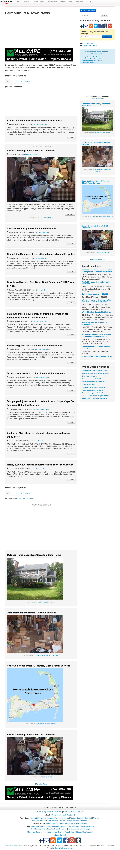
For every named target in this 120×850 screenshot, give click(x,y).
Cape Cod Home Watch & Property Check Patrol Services (38, 665)
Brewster (50, 818)
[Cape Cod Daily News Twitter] (87, 2)
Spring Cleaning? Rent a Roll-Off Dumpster (31, 150)
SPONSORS (80, 2)
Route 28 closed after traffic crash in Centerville (33, 120)
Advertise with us (88, 43)
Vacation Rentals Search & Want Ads (45, 826)
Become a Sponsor (35, 832)
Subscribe (107, 37)
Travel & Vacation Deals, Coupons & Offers (95, 373)
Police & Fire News (54, 811)
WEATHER (63, 2)
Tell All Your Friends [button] (89, 11)
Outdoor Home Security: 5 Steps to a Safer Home (34, 554)
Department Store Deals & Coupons (93, 387)
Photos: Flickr (70, 823)
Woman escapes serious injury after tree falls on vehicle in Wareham (96, 301)
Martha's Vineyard (59, 815)
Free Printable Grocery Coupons (92, 390)
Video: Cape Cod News (55, 823)
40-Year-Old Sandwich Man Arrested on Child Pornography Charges (96, 335)
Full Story (71, 137)
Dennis (73, 818)
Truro (70, 820)
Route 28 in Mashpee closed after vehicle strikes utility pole (40, 254)
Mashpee (35, 820)
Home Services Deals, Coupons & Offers (95, 370)
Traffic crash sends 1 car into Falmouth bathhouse (35, 373)
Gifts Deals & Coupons (89, 376)
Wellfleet (76, 820)
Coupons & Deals (77, 811)
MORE (92, 2)
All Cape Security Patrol (46, 602)
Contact (63, 835)
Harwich (97, 818)
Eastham (80, 818)
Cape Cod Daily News (14, 845)
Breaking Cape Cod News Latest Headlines (60, 807)
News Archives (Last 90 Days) (79, 829)
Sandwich (62, 820)
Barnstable (34, 818)
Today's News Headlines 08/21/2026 (97, 356)
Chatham (65, 818)
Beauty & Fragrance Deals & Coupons (94, 382)
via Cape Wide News (40, 124)
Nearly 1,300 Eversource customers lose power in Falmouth (40, 464)
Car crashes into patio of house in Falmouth (31, 228)
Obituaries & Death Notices (56, 829)
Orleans (43, 820)
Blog (44, 811)
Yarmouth (84, 820)
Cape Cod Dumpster (46, 218)
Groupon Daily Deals (88, 384)
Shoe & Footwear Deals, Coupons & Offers (95, 396)
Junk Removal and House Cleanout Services (31, 612)
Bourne (58, 818)
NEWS (18, 2)
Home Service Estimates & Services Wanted (77, 826)
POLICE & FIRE (52, 2)
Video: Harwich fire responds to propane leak (94, 323)
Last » (27, 81)
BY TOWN (27, 2)
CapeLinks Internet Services (64, 848)
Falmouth (88, 818)
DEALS (71, 2)
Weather (66, 811)
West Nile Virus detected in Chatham (96, 312)
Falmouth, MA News (25, 498)
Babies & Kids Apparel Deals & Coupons (95, 393)
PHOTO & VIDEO (39, 2)
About (56, 835)
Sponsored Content (31, 155)
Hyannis (43, 818)
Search (104, 15)
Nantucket (71, 815)
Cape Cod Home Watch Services (46, 724)
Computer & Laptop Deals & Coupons (94, 379)
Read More (69, 214)
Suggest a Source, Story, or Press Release (59, 832)
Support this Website (84, 832)
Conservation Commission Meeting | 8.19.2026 (96, 347)
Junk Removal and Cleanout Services (46, 655)
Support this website (89, 45)
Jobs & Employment (37, 829)
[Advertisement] (41, 32)
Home (38, 811)
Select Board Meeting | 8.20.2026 (95, 294)
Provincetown (53, 820)
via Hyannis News (41, 290)
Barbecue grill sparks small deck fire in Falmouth (34, 345)
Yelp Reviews (82, 823)
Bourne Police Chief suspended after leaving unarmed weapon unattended (97, 271)
